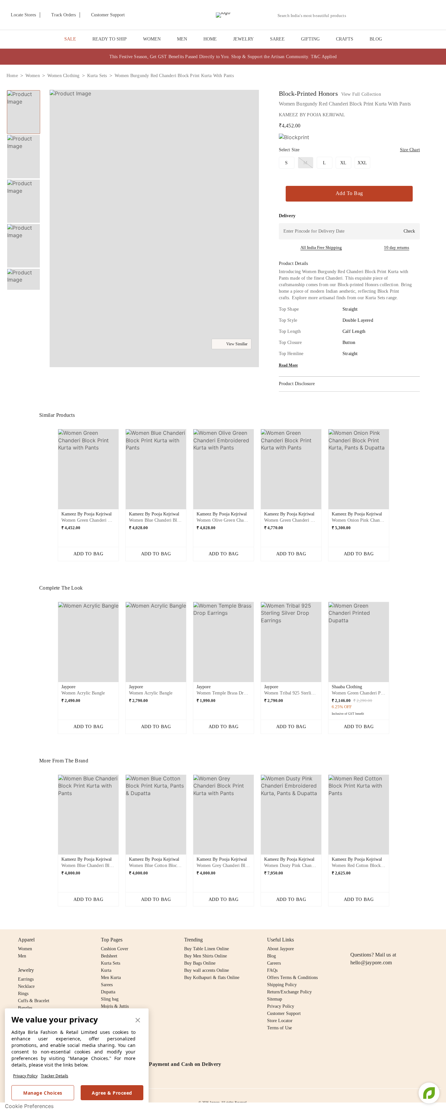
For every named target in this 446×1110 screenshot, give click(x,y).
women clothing (63, 75)
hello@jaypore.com (371, 962)
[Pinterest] (404, 940)
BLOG (376, 39)
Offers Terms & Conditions (292, 977)
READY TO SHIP (109, 39)
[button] (370, 15)
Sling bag (110, 999)
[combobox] (314, 15)
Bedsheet (109, 956)
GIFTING (310, 39)
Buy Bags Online (199, 963)
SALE (70, 39)
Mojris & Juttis (115, 1006)
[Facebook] (367, 940)
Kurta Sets (110, 963)
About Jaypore (280, 948)
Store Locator (280, 1020)
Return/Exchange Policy (289, 991)
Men (22, 956)
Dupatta (108, 991)
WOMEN (152, 39)
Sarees (107, 984)
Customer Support (284, 1013)
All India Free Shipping (321, 247)
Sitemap (274, 999)
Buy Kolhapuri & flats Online (211, 977)
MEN (182, 39)
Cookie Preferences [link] (29, 1106)
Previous (23, 90)
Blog (271, 956)
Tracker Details (54, 1076)
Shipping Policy (282, 984)
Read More (288, 365)
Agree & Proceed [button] (112, 1093)
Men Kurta (111, 977)
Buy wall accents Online (206, 970)
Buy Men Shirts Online (205, 956)
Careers (274, 963)
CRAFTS (344, 39)
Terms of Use (279, 1027)
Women (25, 948)
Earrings (26, 979)
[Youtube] (392, 940)
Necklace (26, 986)
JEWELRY (243, 39)
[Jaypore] (223, 15)
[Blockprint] (294, 137)
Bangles (25, 1007)
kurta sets (97, 75)
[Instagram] (354, 940)
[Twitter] (379, 940)
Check (409, 231)
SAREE (277, 39)
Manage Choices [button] (42, 1093)
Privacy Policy (25, 1076)
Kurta (106, 970)
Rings (23, 993)
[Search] (354, 15)
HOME (210, 39)
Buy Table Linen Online (206, 948)
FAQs (272, 970)
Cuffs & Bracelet (33, 1000)
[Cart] (403, 15)
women (32, 75)
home (12, 75)
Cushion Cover (114, 948)
